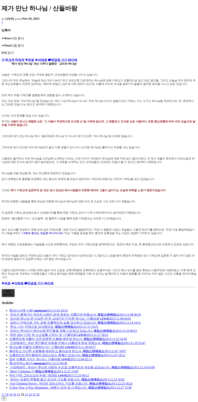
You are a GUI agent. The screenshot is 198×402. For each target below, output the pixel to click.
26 (37, 394)
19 (10, 394)
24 (30, 394)
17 (3, 394)
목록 (8, 293)
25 (34, 394)
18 (7, 394)
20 (14, 394)
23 (26, 394)
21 (18, 394)
